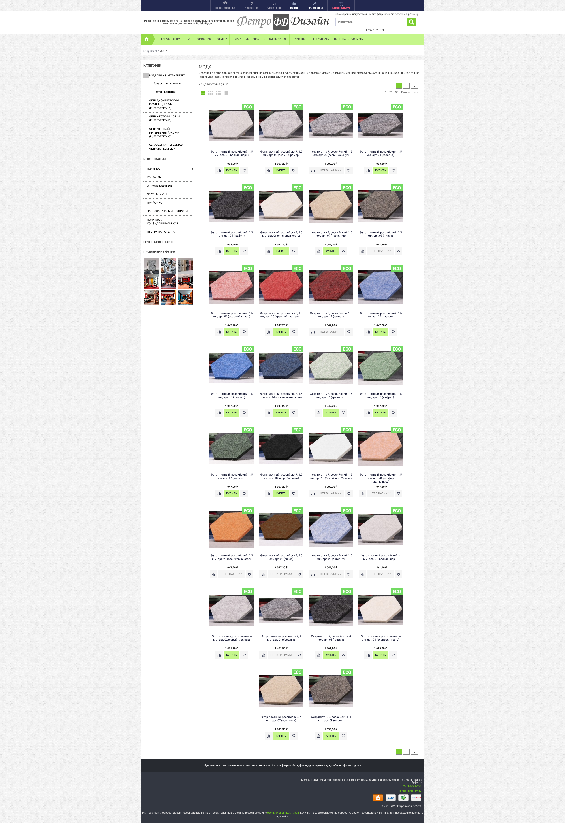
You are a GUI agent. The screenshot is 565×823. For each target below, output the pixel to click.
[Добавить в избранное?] (244, 170)
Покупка (221, 39)
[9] (151, 282)
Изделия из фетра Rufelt (167, 75)
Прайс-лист (299, 39)
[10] (168, 282)
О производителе (275, 39)
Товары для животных (168, 83)
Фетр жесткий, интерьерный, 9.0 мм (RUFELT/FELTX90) (164, 132)
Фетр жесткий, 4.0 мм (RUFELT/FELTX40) (164, 118)
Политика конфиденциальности (163, 221)
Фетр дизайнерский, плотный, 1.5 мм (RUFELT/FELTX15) (164, 104)
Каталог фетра (170, 39)
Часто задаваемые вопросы (167, 211)
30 (396, 92)
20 (390, 92)
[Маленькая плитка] (210, 93)
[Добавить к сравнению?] (219, 170)
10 (384, 92)
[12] (151, 298)
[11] (185, 282)
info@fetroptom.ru (410, 790)
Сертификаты (321, 39)
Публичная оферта (161, 231)
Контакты (154, 177)
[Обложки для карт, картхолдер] (151, 266)
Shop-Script (150, 51)
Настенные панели (165, 91)
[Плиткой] (203, 93)
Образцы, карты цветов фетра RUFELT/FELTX (166, 146)
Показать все (409, 92)
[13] (168, 298)
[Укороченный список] (226, 93)
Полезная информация (349, 39)
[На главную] (146, 39)
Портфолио (203, 39)
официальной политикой (283, 812)
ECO (248, 106)
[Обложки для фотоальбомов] (168, 266)
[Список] (218, 93)
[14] (185, 298)
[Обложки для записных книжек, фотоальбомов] (185, 266)
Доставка (252, 39)
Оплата (236, 39)
